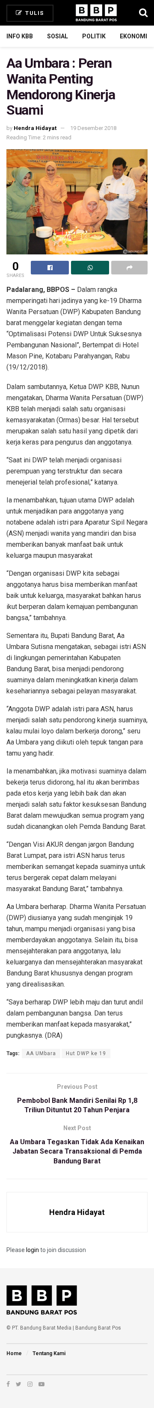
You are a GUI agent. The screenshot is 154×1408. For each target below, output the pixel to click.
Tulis (34, 13)
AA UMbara (41, 1053)
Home (14, 1353)
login (32, 1249)
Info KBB (19, 36)
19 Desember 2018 (93, 128)
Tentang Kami (49, 1353)
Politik (94, 36)
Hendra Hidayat (35, 128)
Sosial (57, 36)
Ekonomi (133, 36)
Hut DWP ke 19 (86, 1053)
